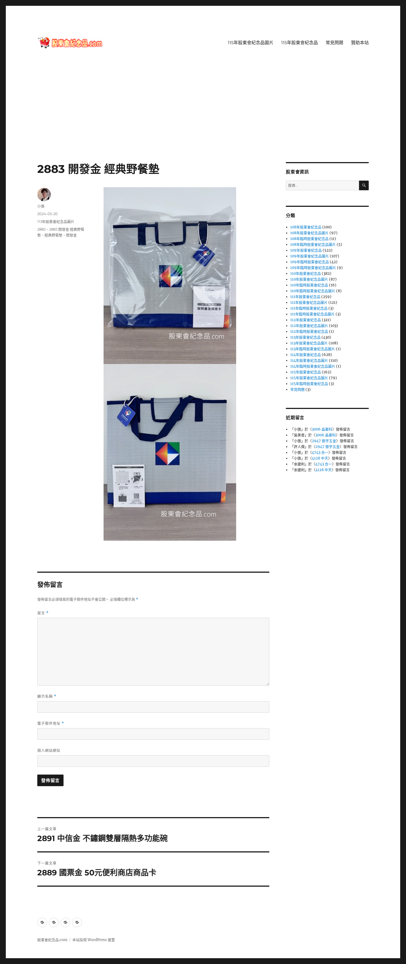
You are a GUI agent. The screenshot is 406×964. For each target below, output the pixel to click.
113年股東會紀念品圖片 (55, 221)
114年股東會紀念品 (305, 354)
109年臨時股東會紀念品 (309, 262)
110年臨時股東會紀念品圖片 (312, 291)
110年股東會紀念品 (305, 273)
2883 (41, 229)
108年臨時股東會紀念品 (309, 238)
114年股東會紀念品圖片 (309, 360)
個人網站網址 (48, 750)
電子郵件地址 (50, 723)
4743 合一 (320, 452)
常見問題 (334, 42)
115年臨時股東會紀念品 (309, 383)
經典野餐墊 (53, 235)
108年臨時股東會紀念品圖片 (313, 244)
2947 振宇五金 (324, 441)
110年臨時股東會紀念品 (309, 285)
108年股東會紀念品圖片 (309, 233)
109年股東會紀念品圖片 (309, 256)
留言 (43, 613)
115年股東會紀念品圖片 (250, 42)
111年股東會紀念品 (305, 296)
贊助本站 (360, 42)
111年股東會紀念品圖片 (309, 302)
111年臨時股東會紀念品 (309, 308)
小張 (40, 206)
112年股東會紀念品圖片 (309, 325)
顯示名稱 (46, 696)
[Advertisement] (203, 121)
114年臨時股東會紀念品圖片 (312, 366)
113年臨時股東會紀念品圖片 (312, 349)
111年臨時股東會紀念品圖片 (312, 314)
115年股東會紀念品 (299, 42)
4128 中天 (320, 458)
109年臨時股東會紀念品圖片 (313, 267)
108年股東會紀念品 (305, 227)
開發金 (71, 235)
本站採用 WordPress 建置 (93, 939)
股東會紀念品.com (52, 939)
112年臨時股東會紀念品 (309, 331)
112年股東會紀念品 (305, 320)
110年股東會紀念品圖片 (309, 279)
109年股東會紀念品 (306, 250)
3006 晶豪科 (322, 429)
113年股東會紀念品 (305, 337)
